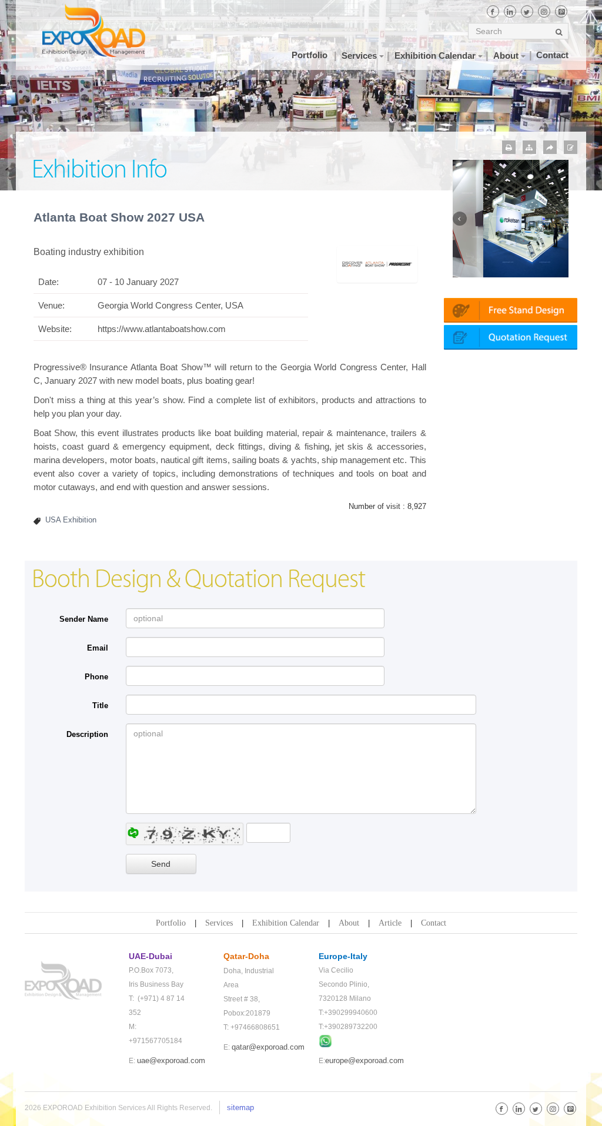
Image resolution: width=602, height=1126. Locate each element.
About (349, 923)
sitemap (240, 1107)
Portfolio (171, 923)
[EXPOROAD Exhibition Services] (93, 30)
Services (219, 923)
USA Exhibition (70, 519)
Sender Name (83, 619)
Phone (96, 676)
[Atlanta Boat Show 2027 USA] (377, 263)
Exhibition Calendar (285, 923)
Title (100, 705)
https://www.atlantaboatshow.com (162, 329)
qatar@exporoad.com (268, 1047)
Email (97, 648)
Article (390, 923)
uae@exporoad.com (171, 1060)
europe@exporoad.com (364, 1060)
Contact (433, 923)
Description (87, 734)
